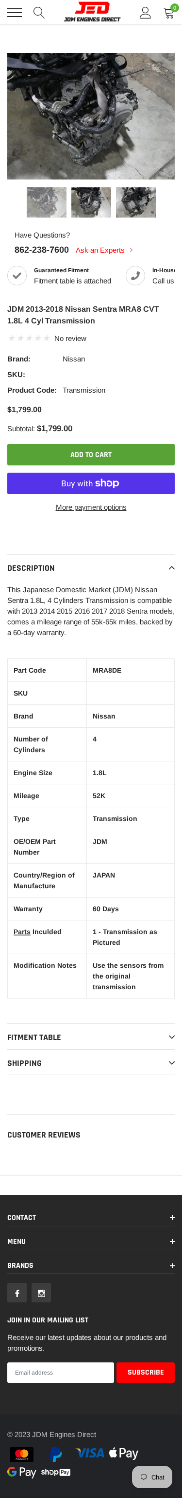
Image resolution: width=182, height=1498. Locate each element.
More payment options (91, 507)
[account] (145, 12)
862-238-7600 (42, 250)
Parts (22, 932)
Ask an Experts (101, 250)
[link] (46, 202)
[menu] (14, 12)
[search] (39, 12)
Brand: (19, 359)
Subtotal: (21, 428)
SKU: (16, 374)
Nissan (74, 359)
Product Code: (32, 390)
